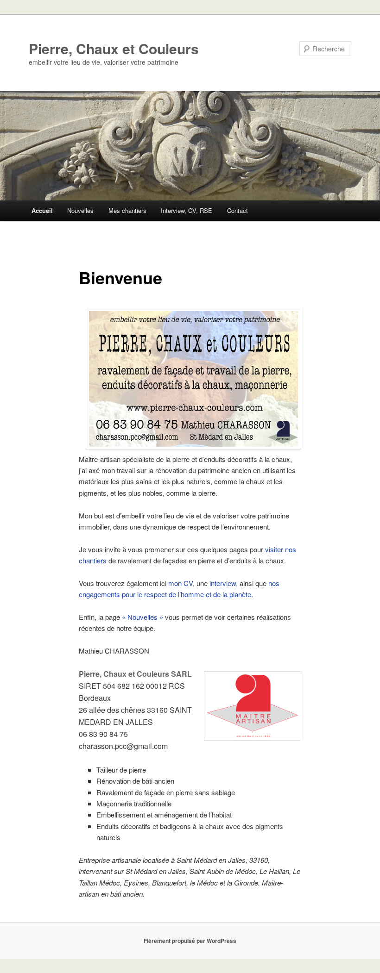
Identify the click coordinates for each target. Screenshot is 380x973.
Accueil (42, 210)
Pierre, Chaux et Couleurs (114, 48)
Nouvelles (80, 210)
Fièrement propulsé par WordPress (190, 940)
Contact (237, 210)
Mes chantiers (127, 210)
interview (222, 583)
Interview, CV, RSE (186, 210)
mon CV (180, 583)
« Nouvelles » (142, 617)
